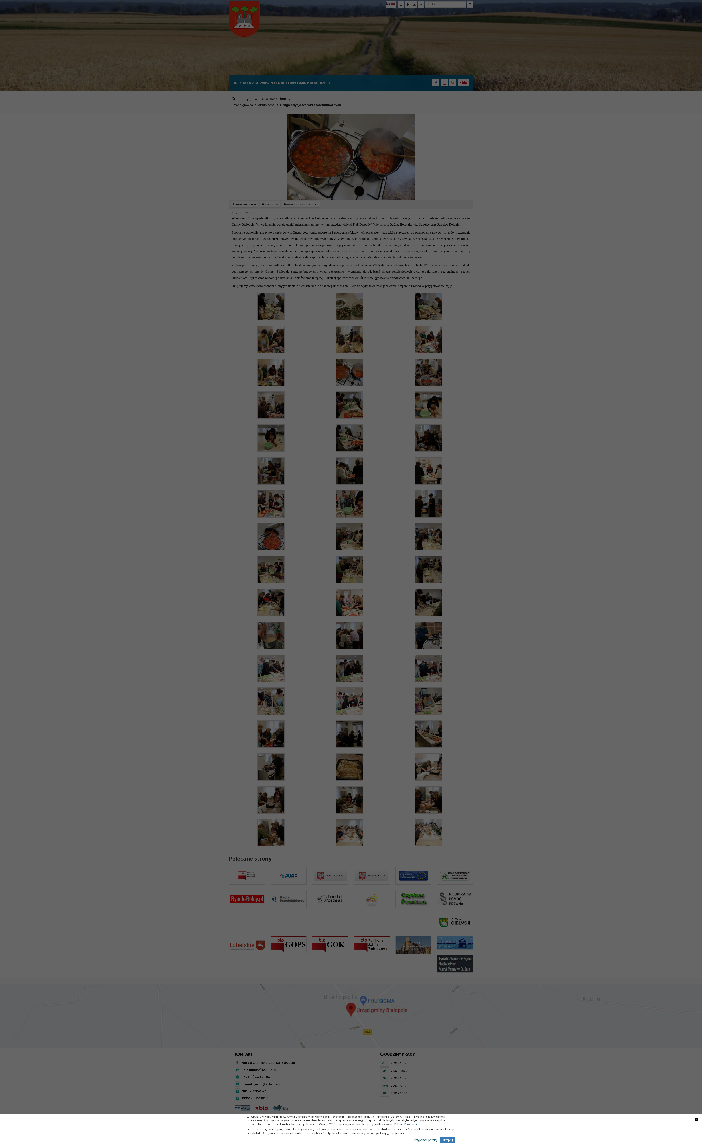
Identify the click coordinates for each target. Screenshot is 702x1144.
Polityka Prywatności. (406, 1124)
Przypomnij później (425, 1140)
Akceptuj (448, 1140)
